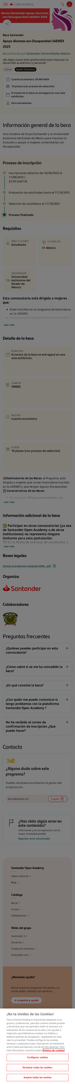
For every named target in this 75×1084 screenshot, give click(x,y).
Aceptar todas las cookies (37, 1077)
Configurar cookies (37, 1057)
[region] (37, 1046)
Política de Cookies (53, 1050)
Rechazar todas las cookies (37, 1067)
